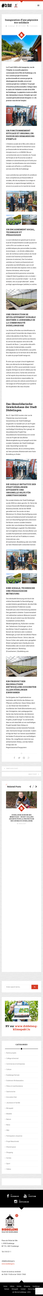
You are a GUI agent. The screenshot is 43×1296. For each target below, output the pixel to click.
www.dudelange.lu (8, 1264)
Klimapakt (9, 1108)
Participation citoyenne (14, 1136)
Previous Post (12, 768)
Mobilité (9, 1114)
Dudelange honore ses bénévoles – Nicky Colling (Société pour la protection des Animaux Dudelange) (21, 818)
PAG (7, 1130)
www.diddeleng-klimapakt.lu (25, 1027)
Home (5, 1286)
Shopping (9, 1152)
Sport (8, 1163)
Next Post (32, 774)
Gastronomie (10, 1091)
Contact (23, 1289)
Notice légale (32, 1289)
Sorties (8, 1158)
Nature (8, 1119)
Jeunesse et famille (13, 1103)
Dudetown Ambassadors (15, 1080)
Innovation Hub (11, 1097)
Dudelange (11, 26)
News (8, 1125)
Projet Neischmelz (12, 1141)
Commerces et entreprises (15, 1064)
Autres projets (11, 1053)
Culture (8, 1069)
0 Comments (33, 26)
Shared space (11, 1147)
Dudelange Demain (13, 1075)
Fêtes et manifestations (14, 1086)
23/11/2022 (22, 26)
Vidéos (8, 1169)
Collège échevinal (12, 1058)
